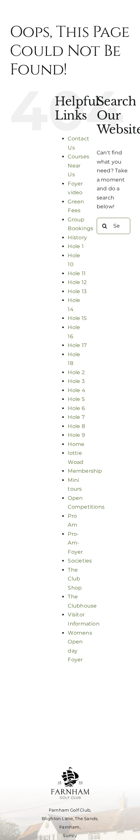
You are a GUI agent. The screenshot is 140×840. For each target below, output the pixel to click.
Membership (85, 471)
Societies (80, 561)
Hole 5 (76, 399)
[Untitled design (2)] (70, 765)
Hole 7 (76, 417)
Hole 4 (76, 390)
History (77, 237)
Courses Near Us (78, 165)
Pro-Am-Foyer (75, 543)
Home (76, 444)
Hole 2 (76, 372)
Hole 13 (77, 291)
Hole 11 (77, 273)
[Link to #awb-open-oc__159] (70, 21)
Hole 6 (76, 408)
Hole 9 (76, 435)
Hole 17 (77, 345)
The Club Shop (75, 579)
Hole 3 (76, 381)
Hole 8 (76, 426)
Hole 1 (75, 246)
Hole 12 (77, 282)
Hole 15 (77, 318)
